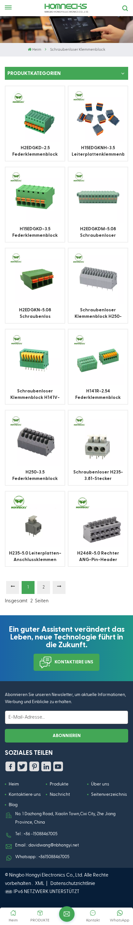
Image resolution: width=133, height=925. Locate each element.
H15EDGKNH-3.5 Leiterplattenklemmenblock (98, 151)
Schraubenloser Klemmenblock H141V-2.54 (35, 395)
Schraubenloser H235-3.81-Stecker (98, 475)
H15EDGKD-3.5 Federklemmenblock (35, 232)
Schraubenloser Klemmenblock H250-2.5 (98, 314)
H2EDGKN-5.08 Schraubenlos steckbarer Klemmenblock (35, 314)
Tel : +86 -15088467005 (36, 834)
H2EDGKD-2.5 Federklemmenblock (35, 151)
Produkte (59, 784)
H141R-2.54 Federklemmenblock (98, 394)
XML (39, 883)
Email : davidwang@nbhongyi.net (47, 845)
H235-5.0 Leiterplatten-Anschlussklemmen (35, 556)
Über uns (100, 784)
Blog (13, 805)
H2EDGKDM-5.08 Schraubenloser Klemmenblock (98, 233)
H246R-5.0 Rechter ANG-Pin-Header (98, 556)
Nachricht (60, 794)
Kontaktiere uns (74, 662)
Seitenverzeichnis (109, 794)
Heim (36, 50)
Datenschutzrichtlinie (72, 883)
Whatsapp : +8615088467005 (42, 857)
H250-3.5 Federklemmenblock (35, 475)
